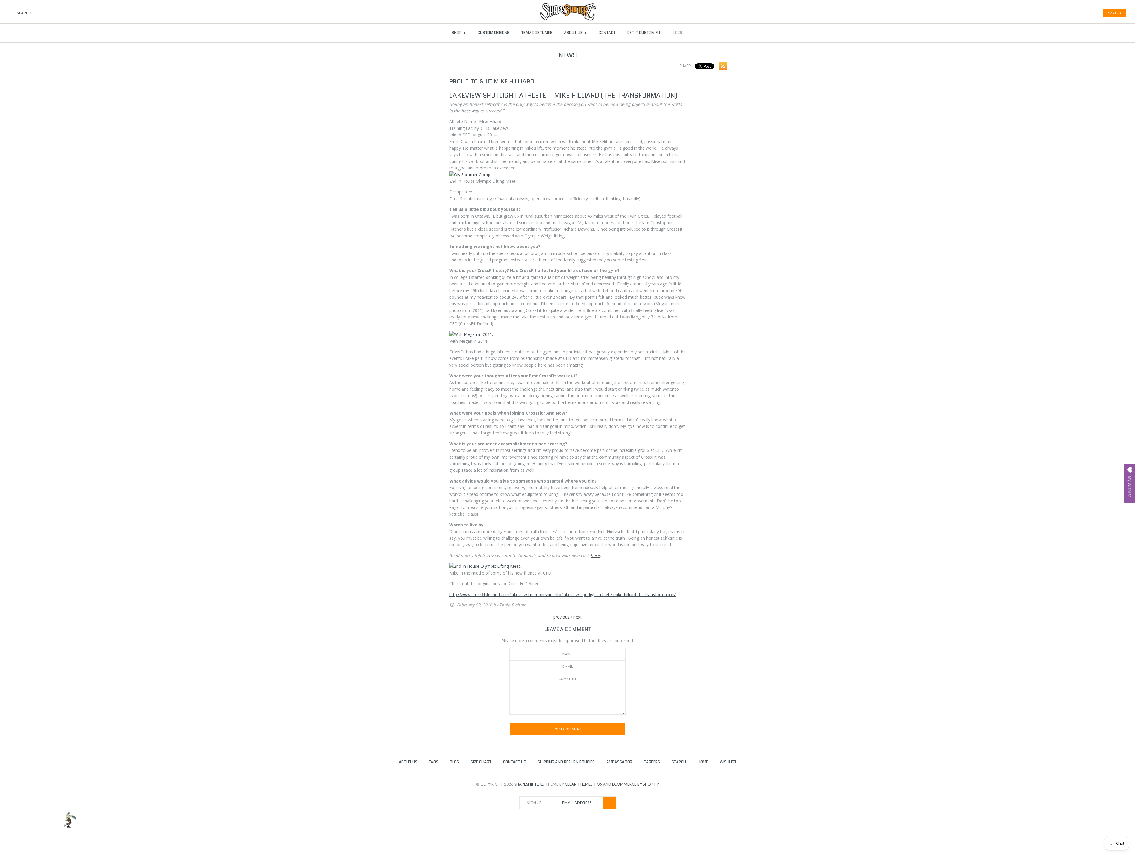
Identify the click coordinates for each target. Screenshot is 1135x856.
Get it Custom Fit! (644, 32)
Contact (607, 32)
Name (567, 654)
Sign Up (534, 802)
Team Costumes (536, 32)
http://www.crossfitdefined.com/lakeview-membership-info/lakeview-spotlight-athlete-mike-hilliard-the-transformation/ (562, 594)
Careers (652, 762)
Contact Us (514, 762)
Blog (454, 762)
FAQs (433, 762)
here (595, 555)
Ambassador (619, 762)
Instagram (1090, 13)
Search (679, 762)
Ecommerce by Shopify (635, 784)
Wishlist (728, 762)
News (567, 55)
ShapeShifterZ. (529, 784)
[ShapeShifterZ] (567, 5)
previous (561, 617)
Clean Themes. (579, 784)
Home (703, 762)
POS (598, 784)
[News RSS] (721, 67)
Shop (459, 32)
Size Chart (481, 762)
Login (678, 32)
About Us (575, 32)
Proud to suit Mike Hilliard (491, 81)
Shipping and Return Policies (566, 762)
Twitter (1075, 13)
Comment (567, 679)
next (577, 617)
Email (567, 666)
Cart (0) (1115, 13)
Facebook (1068, 13)
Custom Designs (494, 32)
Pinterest (1083, 13)
